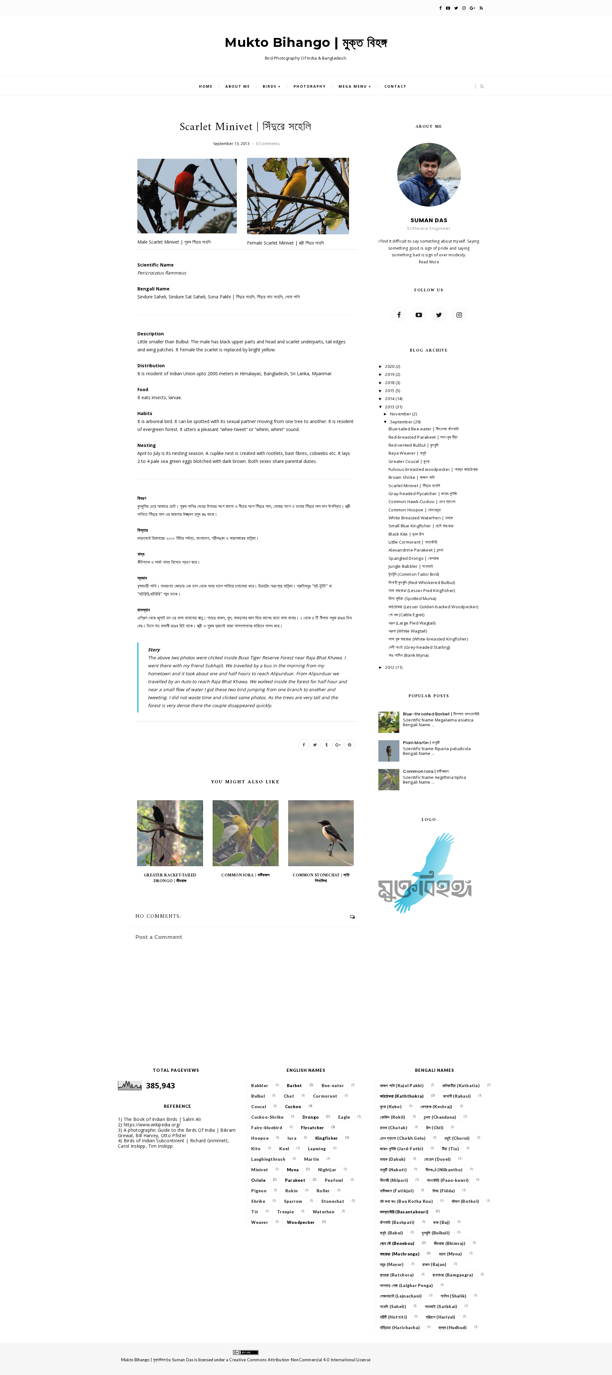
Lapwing (317, 1148)
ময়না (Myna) (450, 1253)
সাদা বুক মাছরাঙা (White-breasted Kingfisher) (428, 639)
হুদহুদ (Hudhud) (453, 1327)
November (401, 414)
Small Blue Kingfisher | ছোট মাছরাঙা (421, 526)
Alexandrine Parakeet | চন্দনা (416, 550)
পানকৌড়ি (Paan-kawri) (448, 1180)
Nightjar (327, 1169)
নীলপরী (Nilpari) (394, 1180)
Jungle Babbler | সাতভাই (411, 566)
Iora (292, 1138)
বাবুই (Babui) (391, 1232)
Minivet (259, 1169)
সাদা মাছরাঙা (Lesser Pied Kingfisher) (422, 590)
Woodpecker (301, 1222)
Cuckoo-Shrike (267, 1117)
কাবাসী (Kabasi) (457, 1096)
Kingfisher (326, 1138)
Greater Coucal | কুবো (409, 461)
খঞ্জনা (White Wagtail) (408, 631)
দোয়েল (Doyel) (437, 1159)
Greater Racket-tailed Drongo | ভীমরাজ (170, 878)
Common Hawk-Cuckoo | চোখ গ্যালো (422, 501)
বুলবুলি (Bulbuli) (436, 1232)
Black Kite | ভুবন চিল (406, 534)
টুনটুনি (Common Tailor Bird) (414, 574)
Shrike (258, 1201)
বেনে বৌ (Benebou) (397, 1243)
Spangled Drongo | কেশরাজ (414, 558)
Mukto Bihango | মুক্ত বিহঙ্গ (306, 42)
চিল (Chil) (434, 1127)
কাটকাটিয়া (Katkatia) (461, 1085)
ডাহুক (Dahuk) (393, 1159)
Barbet (294, 1085)
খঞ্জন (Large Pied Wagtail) (412, 623)
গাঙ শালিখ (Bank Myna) (409, 655)
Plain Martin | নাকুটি (421, 743)
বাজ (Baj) (441, 1222)
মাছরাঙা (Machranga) (399, 1253)
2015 (390, 390)
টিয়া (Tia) (450, 1148)
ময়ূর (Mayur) (392, 1264)
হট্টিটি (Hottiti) (393, 1317)
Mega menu (353, 86)
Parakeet (295, 1180)
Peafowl (334, 1180)
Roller (323, 1190)
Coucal (258, 1106)
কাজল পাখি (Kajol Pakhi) (402, 1085)
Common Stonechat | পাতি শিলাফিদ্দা (321, 878)
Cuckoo (293, 1106)
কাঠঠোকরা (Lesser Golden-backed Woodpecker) (433, 607)
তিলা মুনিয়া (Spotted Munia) (412, 598)
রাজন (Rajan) (434, 1264)
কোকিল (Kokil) (392, 1117)
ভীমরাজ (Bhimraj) (449, 1243)
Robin (291, 1190)
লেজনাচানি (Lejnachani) (401, 1295)
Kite (255, 1148)
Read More (429, 262)
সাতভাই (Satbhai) (441, 1306)
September (402, 422)
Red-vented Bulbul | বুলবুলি (414, 445)
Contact (395, 86)
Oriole (258, 1180)
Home (206, 86)
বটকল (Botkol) (465, 1201)
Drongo (310, 1117)
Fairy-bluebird (266, 1127)
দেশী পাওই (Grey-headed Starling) (419, 647)
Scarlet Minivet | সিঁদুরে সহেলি (415, 485)
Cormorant (325, 1096)
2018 (390, 382)
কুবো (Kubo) (391, 1106)
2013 (390, 407)
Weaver (259, 1222)
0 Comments (268, 143)
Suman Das (182, 1359)
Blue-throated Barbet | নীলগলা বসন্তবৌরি (441, 714)
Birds (270, 86)
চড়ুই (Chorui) (457, 1138)
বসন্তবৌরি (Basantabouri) (404, 1211)
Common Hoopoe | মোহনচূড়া (415, 510)
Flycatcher (312, 1127)
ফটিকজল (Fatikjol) (397, 1190)
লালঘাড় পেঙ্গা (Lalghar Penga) (406, 1285)
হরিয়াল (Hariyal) (440, 1317)
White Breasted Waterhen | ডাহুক (421, 518)
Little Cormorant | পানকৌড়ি (413, 542)
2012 (390, 667)
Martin (311, 1159)
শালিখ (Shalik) (453, 1295)
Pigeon (258, 1190)
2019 (390, 374)
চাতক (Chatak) (393, 1127)
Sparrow (293, 1201)
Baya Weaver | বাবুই (407, 453)
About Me (237, 86)
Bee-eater (333, 1085)
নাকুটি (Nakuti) (393, 1169)
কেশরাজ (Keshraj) (436, 1106)
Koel (284, 1148)
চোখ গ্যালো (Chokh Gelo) (403, 1138)
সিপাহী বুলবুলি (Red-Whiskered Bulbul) (422, 582)
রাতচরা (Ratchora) (397, 1274)
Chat (289, 1096)
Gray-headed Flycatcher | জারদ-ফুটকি (423, 493)
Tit (254, 1211)
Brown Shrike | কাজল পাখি (411, 477)
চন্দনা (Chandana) (440, 1117)
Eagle (344, 1117)
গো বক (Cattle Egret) (406, 615)
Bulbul (258, 1096)
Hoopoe (260, 1138)
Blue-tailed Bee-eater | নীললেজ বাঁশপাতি (424, 429)
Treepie (285, 1211)
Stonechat (332, 1201)
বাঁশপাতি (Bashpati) (397, 1222)
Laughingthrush (268, 1159)
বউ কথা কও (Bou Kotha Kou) (406, 1201)
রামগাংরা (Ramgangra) (453, 1274)
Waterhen (323, 1211)
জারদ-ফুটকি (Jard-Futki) (401, 1148)
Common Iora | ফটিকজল (245, 875)
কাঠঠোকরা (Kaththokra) (402, 1096)
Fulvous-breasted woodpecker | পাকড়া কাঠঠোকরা (433, 469)
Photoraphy (310, 86)
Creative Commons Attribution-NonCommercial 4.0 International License (299, 1359)
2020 (390, 366)
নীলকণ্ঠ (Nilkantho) (444, 1169)
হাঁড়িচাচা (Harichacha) (400, 1327)
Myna (293, 1169)
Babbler (259, 1085)
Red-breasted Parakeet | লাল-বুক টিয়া (423, 437)
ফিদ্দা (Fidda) (444, 1190)
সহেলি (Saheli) (393, 1306)
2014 (390, 398)
